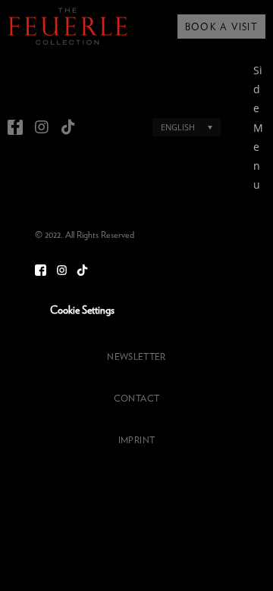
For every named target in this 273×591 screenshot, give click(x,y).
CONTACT (136, 398)
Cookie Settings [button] (82, 310)
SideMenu (258, 127)
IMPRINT (136, 440)
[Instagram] (41, 127)
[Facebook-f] (15, 127)
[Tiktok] (68, 127)
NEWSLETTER (136, 356)
